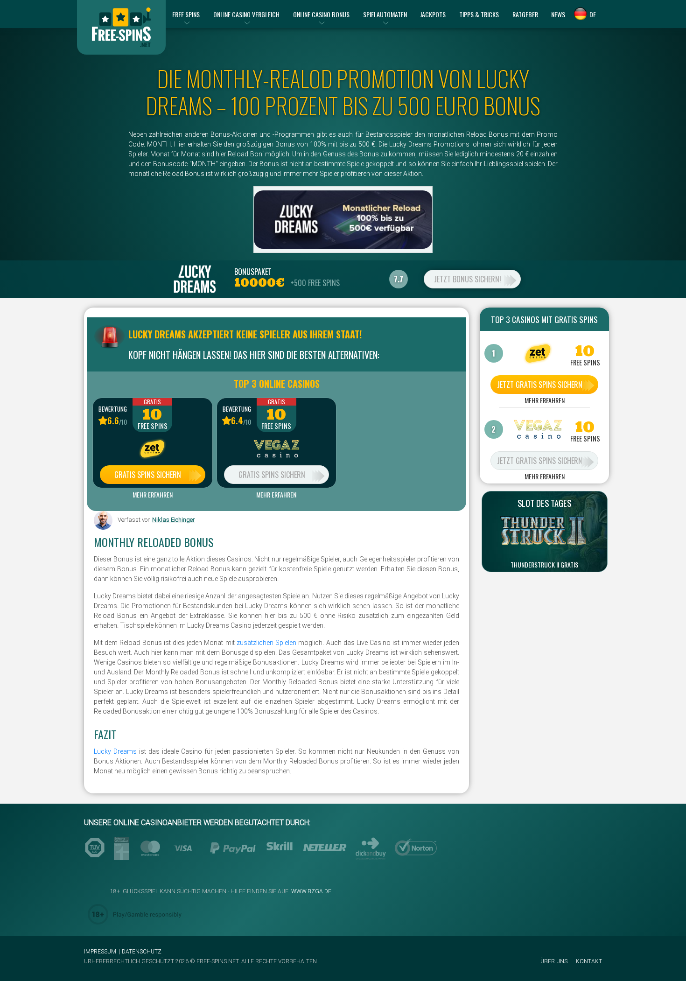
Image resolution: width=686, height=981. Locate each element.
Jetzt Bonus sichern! (467, 279)
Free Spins (153, 426)
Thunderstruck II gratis (544, 564)
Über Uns (553, 961)
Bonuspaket (253, 271)
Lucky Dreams (115, 751)
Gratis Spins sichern (147, 474)
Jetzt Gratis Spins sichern (539, 384)
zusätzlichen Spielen (266, 642)
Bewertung (112, 409)
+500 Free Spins (315, 283)
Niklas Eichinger (173, 520)
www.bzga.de (310, 891)
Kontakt (589, 961)
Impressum (100, 951)
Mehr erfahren (153, 494)
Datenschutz (141, 951)
